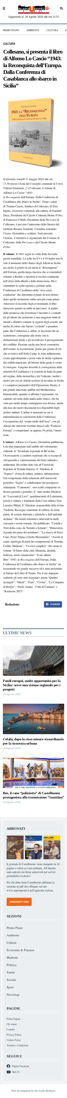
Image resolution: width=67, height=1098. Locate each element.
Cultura (52, 30)
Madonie (12, 957)
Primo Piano (11, 30)
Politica (11, 965)
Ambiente (32, 30)
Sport (10, 987)
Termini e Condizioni (17, 1045)
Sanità (11, 972)
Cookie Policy (14, 1040)
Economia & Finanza (20, 950)
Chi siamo (12, 1024)
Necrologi (13, 994)
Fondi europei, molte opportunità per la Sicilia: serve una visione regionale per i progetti (32, 685)
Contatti (11, 1029)
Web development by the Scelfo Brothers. (33, 1091)
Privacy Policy (14, 1034)
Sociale (11, 979)
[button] (53, 604)
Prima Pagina (13, 1018)
